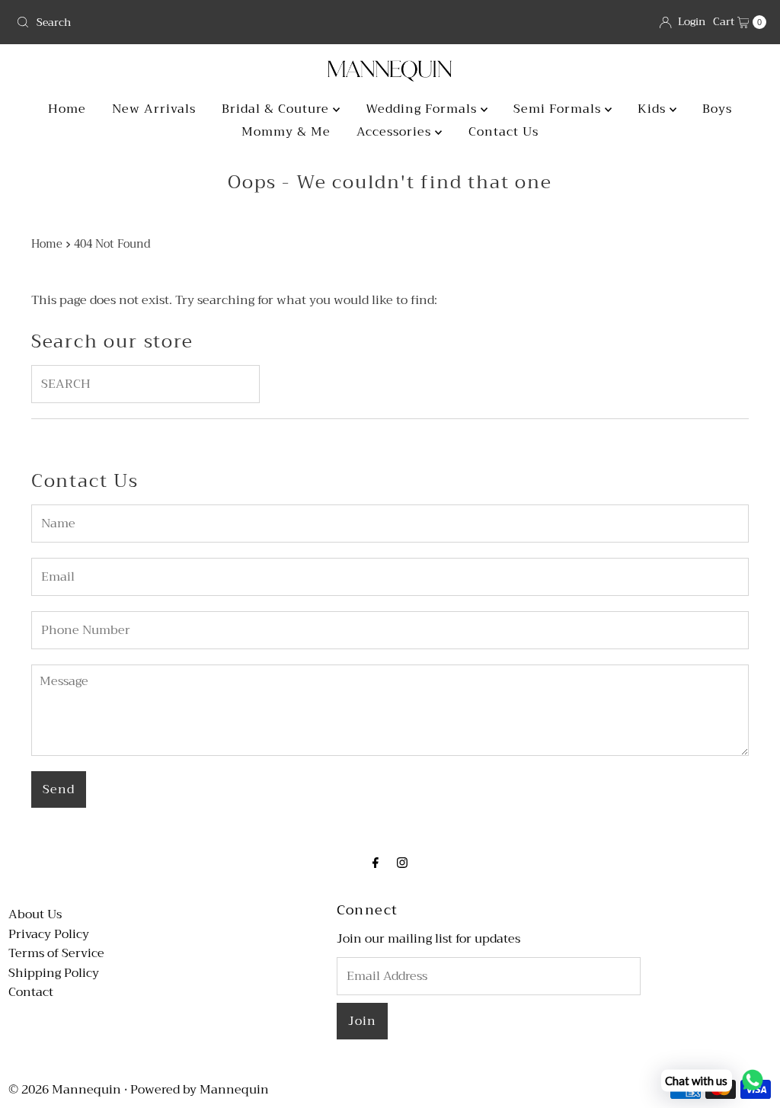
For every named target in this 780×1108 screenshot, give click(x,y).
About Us (35, 914)
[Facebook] (375, 863)
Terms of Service (56, 953)
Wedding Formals (423, 109)
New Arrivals (154, 109)
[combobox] (197, 22)
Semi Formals (559, 109)
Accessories (395, 132)
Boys (717, 109)
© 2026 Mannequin (64, 1089)
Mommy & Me (286, 132)
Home (67, 109)
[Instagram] (402, 863)
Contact (30, 992)
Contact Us (503, 132)
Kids (654, 109)
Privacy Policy (48, 934)
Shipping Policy (53, 973)
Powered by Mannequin (199, 1089)
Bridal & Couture (277, 109)
